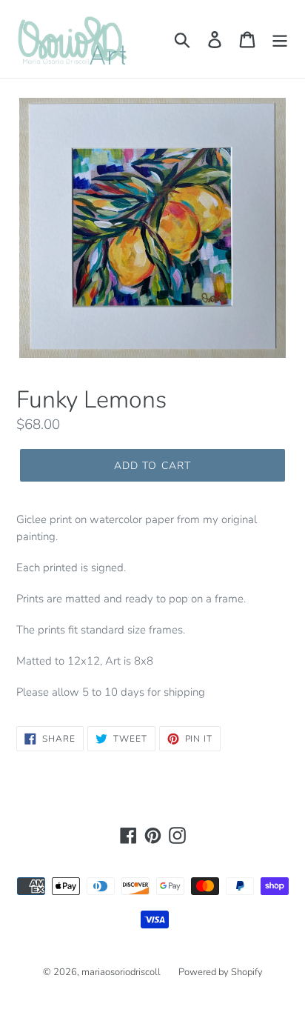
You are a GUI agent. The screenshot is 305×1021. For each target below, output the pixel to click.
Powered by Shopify (220, 972)
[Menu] (280, 39)
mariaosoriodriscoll (121, 972)
